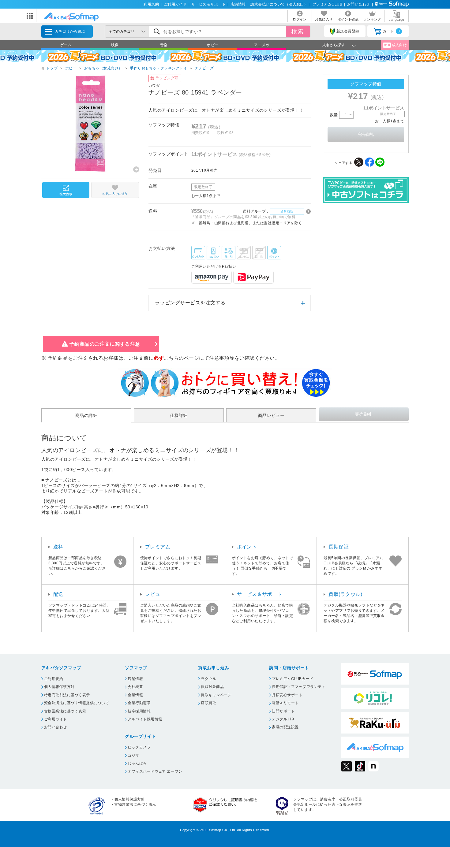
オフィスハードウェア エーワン (155, 771)
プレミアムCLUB (327, 4)
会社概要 (135, 687)
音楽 (164, 45)
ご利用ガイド (175, 4)
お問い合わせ (358, 4)
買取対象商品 (212, 687)
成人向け (395, 45)
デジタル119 (283, 719)
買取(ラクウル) (345, 594)
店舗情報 (238, 4)
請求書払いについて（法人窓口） (279, 4)
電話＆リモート (285, 703)
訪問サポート (283, 711)
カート (391, 31)
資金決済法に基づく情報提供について (76, 703)
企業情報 (135, 695)
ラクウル (208, 679)
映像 (115, 45)
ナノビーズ (204, 68)
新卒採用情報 (139, 711)
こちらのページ (181, 358)
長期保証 (338, 546)
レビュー (155, 594)
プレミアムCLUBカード (292, 679)
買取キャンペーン (216, 695)
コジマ (133, 755)
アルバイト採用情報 (145, 719)
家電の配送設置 (285, 727)
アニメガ (261, 45)
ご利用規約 (53, 679)
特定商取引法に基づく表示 (67, 695)
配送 (58, 594)
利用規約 (151, 4)
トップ (52, 68)
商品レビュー (271, 415)
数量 (334, 115)
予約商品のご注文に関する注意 (104, 344)
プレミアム (157, 546)
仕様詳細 (179, 415)
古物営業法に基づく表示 (65, 711)
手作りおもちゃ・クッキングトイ (158, 68)
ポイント (247, 546)
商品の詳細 (86, 415)
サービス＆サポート (208, 4)
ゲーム (65, 45)
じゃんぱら (137, 763)
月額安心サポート (287, 695)
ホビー (212, 45)
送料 (58, 546)
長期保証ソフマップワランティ (298, 687)
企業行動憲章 (139, 703)
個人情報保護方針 (59, 687)
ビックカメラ (139, 747)
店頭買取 (208, 703)
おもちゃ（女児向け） (103, 68)
